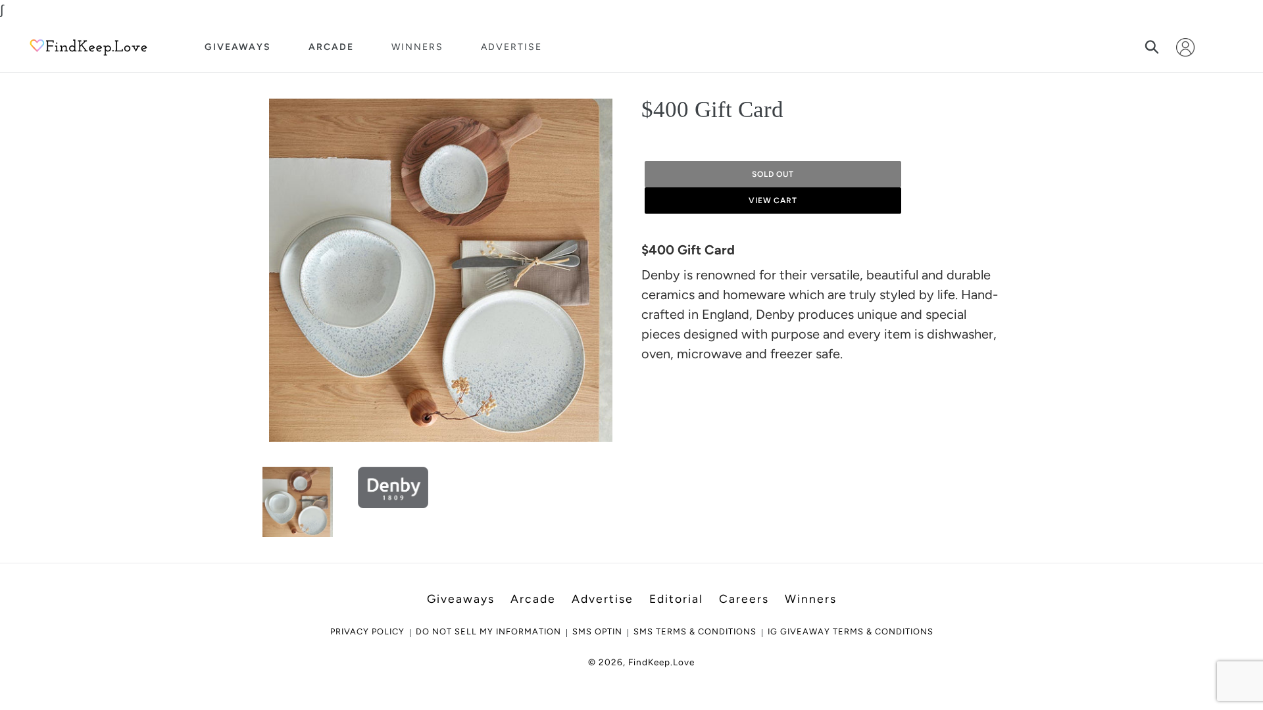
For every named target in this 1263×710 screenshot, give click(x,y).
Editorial (676, 598)
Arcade (331, 47)
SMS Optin (597, 631)
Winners (417, 47)
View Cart (773, 200)
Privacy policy (367, 631)
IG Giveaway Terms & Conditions (850, 631)
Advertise (511, 47)
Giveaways (238, 47)
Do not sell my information (488, 631)
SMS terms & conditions (694, 631)
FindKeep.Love (661, 662)
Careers (744, 598)
